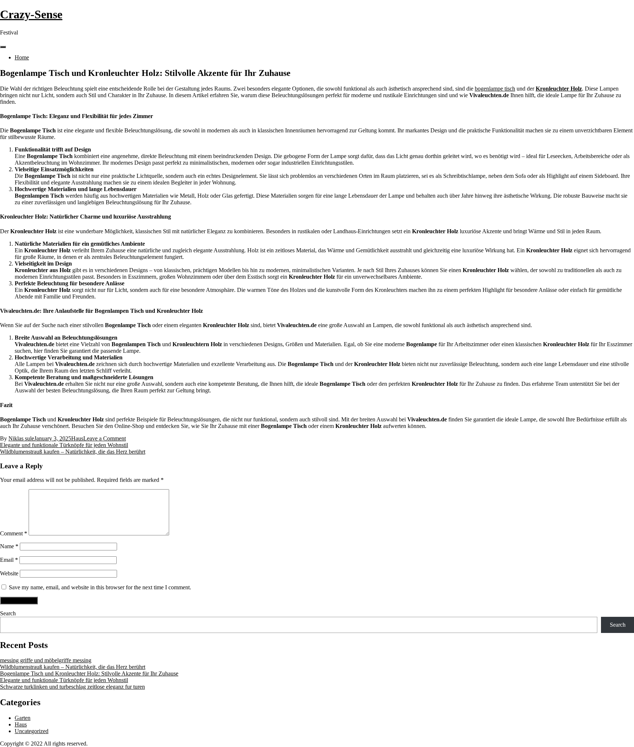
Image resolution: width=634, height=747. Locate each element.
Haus (77, 438)
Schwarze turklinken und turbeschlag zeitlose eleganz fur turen (72, 687)
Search (8, 613)
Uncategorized (31, 731)
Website (9, 573)
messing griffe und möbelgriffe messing (45, 660)
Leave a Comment (104, 438)
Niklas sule (21, 438)
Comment (13, 533)
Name (9, 546)
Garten (22, 718)
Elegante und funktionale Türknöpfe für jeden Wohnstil (64, 445)
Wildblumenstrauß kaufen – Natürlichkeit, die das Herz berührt (72, 451)
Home (22, 57)
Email (9, 560)
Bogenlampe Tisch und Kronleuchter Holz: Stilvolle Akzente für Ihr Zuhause (89, 673)
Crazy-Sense (31, 14)
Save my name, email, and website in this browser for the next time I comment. (100, 587)
